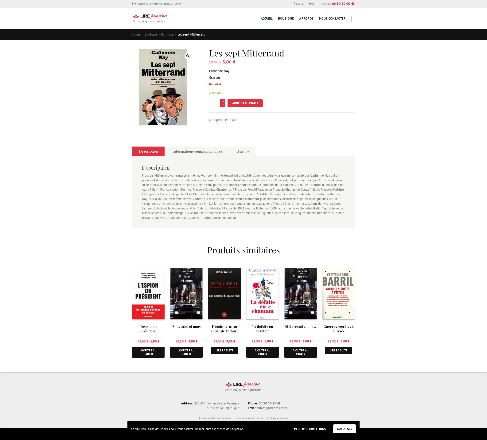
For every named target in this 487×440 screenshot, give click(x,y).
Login (312, 3)
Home (136, 34)
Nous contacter (332, 18)
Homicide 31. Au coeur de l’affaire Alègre (224, 331)
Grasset (214, 77)
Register (299, 3)
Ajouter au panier (245, 103)
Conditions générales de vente (215, 417)
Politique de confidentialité (249, 417)
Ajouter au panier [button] (148, 352)
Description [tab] (148, 151)
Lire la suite (224, 350)
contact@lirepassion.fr (270, 408)
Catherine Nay (219, 71)
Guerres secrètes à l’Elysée (339, 328)
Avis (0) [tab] (243, 151)
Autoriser (344, 429)
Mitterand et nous (186, 326)
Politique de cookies (277, 417)
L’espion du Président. (148, 328)
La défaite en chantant (262, 328)
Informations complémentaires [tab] (197, 151)
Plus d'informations (310, 429)
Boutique (286, 18)
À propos (306, 18)
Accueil (267, 18)
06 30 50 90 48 (343, 3)
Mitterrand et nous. (300, 326)
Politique (167, 34)
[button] (188, 56)
